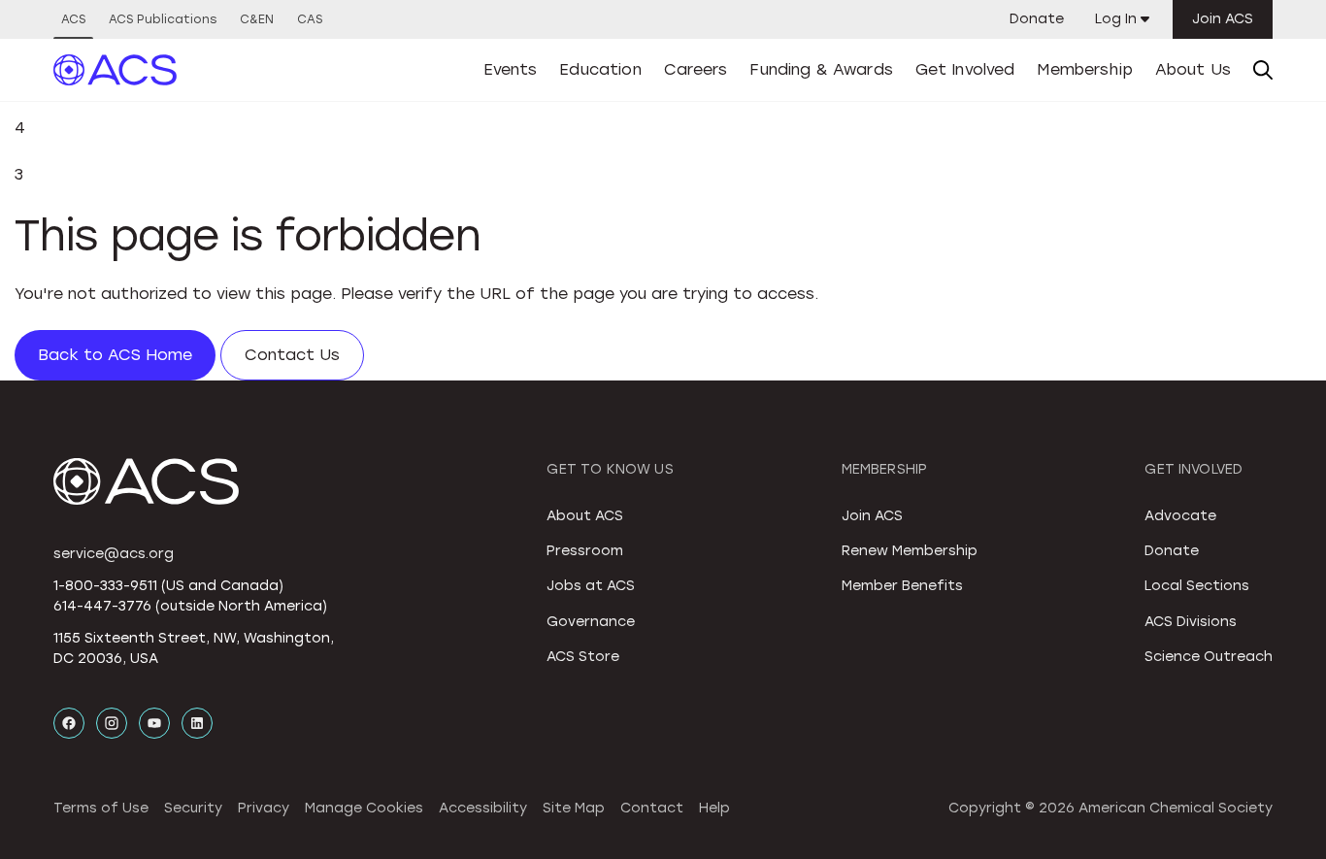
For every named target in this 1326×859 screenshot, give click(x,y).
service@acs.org (113, 553)
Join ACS (1222, 19)
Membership (1085, 69)
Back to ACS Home (115, 355)
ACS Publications (162, 19)
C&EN (257, 19)
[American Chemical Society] (115, 70)
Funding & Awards (821, 69)
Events (510, 69)
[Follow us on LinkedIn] (197, 723)
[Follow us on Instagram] (111, 723)
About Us (1193, 69)
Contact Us (292, 355)
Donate (1037, 19)
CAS (309, 19)
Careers (696, 69)
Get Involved (965, 69)
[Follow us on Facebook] (68, 723)
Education (600, 69)
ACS (73, 19)
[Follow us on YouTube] (154, 723)
